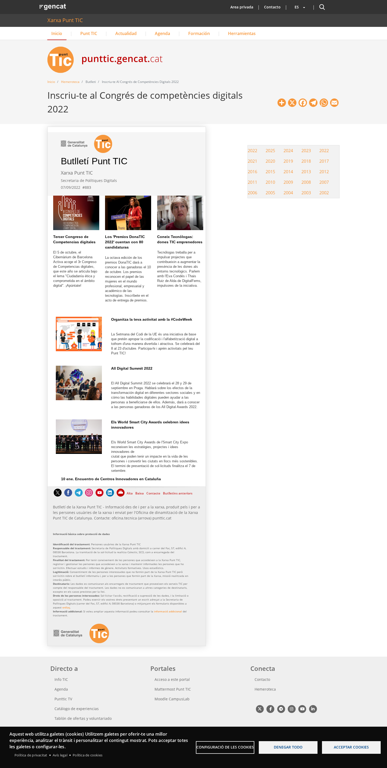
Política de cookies (87, 755)
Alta (130, 493)
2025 (270, 150)
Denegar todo (288, 747)
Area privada (241, 6)
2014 (288, 172)
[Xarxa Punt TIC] (62, 60)
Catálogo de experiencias (76, 708)
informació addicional (168, 611)
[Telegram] (79, 495)
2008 (306, 182)
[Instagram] (89, 495)
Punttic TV (63, 698)
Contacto (272, 6)
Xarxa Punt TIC (65, 20)
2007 (324, 182)
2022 (252, 150)
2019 (288, 161)
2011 (252, 182)
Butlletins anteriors (177, 493)
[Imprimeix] (121, 495)
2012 (324, 172)
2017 (324, 161)
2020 (270, 161)
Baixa (139, 493)
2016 (252, 172)
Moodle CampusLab (172, 698)
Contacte (153, 493)
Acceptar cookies (351, 747)
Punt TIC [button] (88, 33)
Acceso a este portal (172, 679)
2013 (306, 172)
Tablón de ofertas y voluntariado (83, 718)
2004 (288, 193)
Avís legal (60, 755)
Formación (199, 33)
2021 (252, 161)
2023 (306, 150)
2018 (306, 161)
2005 (270, 193)
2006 (252, 193)
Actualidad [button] (126, 33)
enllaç (66, 607)
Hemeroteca (70, 82)
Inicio (56, 33)
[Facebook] (68, 495)
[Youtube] (99, 495)
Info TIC (61, 679)
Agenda (162, 33)
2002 (324, 193)
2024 (288, 150)
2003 (306, 193)
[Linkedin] (110, 495)
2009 (288, 182)
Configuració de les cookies (225, 747)
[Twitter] (58, 495)
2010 (270, 182)
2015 (270, 172)
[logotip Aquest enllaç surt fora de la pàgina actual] (81, 641)
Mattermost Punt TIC (173, 689)
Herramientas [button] (242, 33)
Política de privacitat (30, 755)
